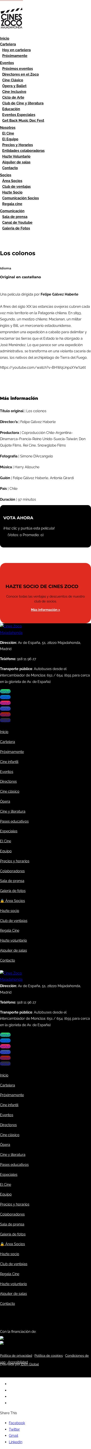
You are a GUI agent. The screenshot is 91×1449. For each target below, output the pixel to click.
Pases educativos (14, 821)
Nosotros (7, 127)
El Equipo (10, 139)
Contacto (10, 168)
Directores (8, 781)
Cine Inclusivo (14, 92)
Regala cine (12, 204)
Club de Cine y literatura (23, 103)
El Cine (8, 133)
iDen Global (29, 1364)
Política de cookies (48, 1356)
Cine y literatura (12, 811)
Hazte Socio (12, 192)
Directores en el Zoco (20, 74)
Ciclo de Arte (13, 97)
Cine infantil (9, 762)
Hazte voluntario (13, 940)
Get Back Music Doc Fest (23, 120)
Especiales (8, 831)
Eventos (7, 63)
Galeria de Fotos (16, 228)
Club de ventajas (16, 186)
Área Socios (12, 181)
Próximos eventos (17, 69)
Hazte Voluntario (16, 156)
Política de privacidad (16, 1356)
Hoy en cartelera (16, 50)
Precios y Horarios (17, 145)
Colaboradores (12, 871)
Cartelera (8, 44)
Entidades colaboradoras (23, 151)
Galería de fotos (13, 891)
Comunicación (12, 211)
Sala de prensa (14, 217)
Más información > (45, 610)
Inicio (4, 38)
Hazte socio (9, 911)
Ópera (5, 801)
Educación (11, 109)
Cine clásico (9, 791)
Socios (5, 175)
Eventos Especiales (18, 115)
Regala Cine (9, 930)
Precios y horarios (14, 861)
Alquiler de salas (16, 162)
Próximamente (14, 56)
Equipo (6, 851)
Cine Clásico (12, 80)
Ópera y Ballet (14, 86)
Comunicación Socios (20, 198)
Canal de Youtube (17, 222)
